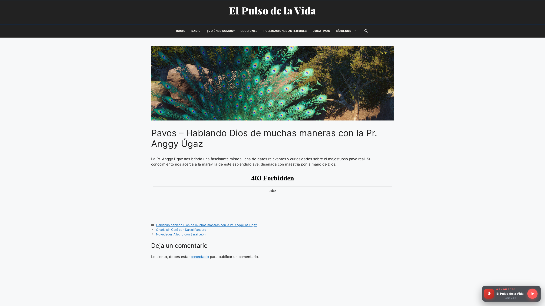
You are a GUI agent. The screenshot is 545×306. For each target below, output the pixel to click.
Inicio (181, 31)
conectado (200, 257)
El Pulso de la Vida (272, 10)
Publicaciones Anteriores (285, 31)
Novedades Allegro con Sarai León (180, 234)
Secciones (249, 31)
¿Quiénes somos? (221, 31)
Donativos (321, 31)
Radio (196, 31)
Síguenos (343, 31)
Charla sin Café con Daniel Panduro (181, 229)
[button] (366, 31)
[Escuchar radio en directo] (532, 294)
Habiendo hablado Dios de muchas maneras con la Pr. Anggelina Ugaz (206, 225)
